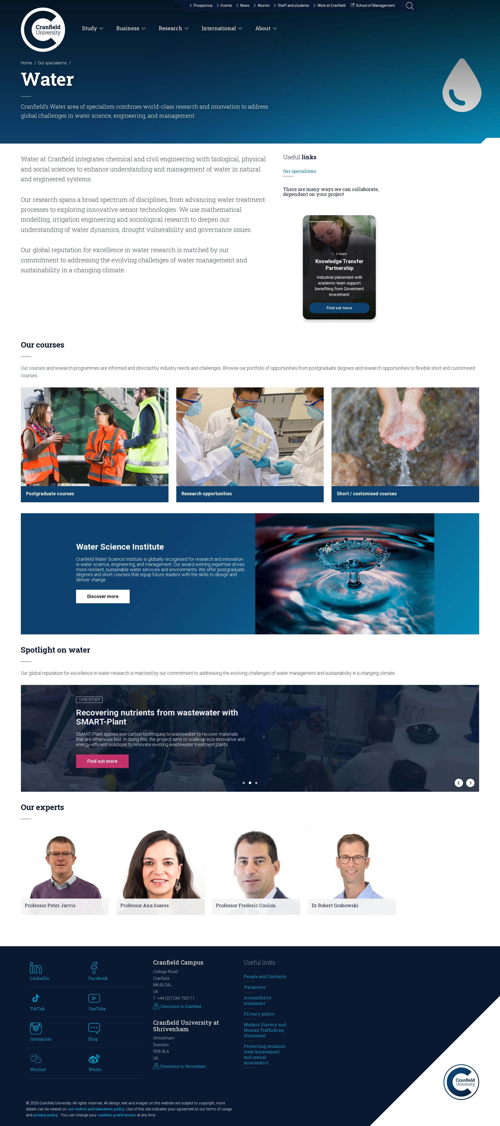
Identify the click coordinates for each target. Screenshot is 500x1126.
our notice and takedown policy (96, 1109)
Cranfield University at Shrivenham (186, 1026)
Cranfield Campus (178, 962)
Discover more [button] (102, 596)
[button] (94, 444)
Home (26, 62)
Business (127, 28)
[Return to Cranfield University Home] (43, 30)
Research (170, 28)
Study (89, 28)
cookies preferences (117, 1115)
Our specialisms (52, 62)
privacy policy (45, 1115)
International (219, 28)
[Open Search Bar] (408, 5)
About (263, 28)
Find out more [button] (285, 760)
